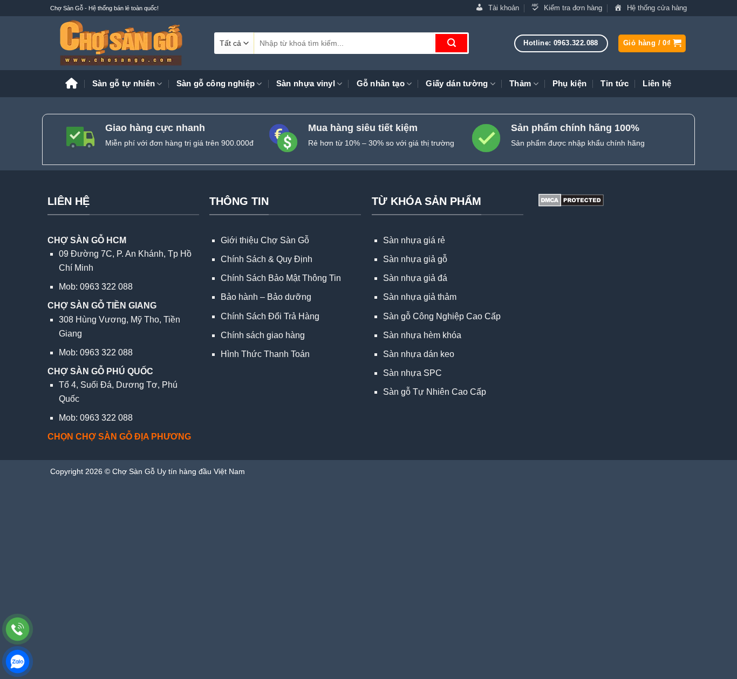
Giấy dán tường (457, 83)
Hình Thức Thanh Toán (265, 354)
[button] (652, 43)
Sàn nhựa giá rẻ (414, 240)
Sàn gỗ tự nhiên (123, 83)
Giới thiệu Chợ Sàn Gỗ (265, 240)
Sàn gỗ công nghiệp (215, 83)
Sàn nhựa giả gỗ (415, 259)
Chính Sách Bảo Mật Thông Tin (281, 278)
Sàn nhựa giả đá (415, 278)
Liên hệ (657, 83)
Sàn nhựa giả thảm (419, 296)
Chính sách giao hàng (263, 335)
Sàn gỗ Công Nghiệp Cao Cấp (442, 316)
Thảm (520, 83)
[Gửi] (451, 43)
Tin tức (614, 83)
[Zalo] (17, 661)
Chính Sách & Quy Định (266, 259)
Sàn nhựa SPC (412, 373)
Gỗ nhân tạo (381, 83)
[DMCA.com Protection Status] (570, 199)
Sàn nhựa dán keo (418, 354)
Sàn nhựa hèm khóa (422, 335)
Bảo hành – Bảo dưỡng (266, 296)
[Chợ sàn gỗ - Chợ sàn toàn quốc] (124, 43)
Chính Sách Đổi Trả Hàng (270, 316)
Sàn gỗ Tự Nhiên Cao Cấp (434, 391)
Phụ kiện (569, 83)
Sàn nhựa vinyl (305, 83)
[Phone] (17, 629)
